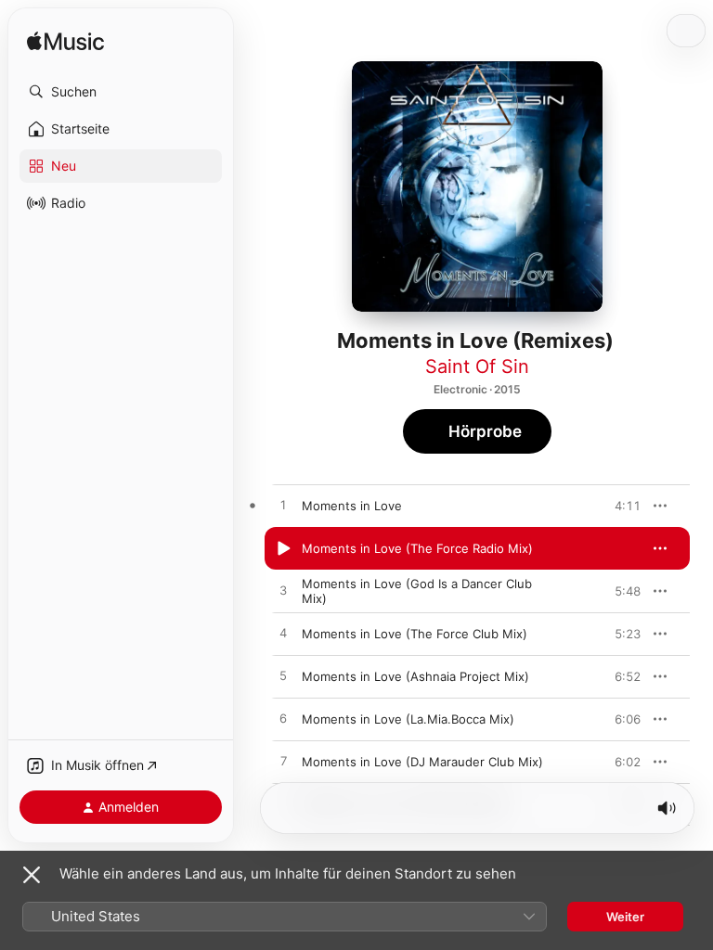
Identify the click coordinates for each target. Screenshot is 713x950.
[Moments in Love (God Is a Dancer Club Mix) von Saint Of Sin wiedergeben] (283, 591)
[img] (65, 42)
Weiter (625, 916)
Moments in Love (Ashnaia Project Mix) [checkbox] (415, 676)
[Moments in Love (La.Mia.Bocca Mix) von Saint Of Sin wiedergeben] (283, 719)
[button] (120, 92)
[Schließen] (31, 875)
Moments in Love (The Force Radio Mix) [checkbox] (417, 548)
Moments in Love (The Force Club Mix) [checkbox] (414, 633)
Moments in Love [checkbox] (352, 505)
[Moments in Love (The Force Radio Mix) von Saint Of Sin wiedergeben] (283, 548)
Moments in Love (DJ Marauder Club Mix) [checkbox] (422, 761)
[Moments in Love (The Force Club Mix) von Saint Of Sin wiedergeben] (283, 633)
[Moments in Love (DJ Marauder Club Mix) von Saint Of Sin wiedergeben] (283, 761)
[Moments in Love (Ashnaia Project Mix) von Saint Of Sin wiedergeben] (283, 676)
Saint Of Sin (477, 366)
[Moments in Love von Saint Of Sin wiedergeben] (283, 505)
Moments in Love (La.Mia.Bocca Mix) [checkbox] (408, 719)
